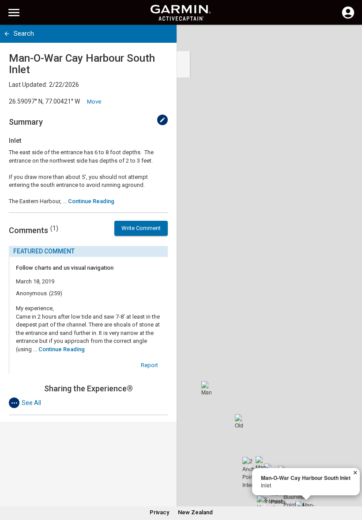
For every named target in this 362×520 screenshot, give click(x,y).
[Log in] (348, 17)
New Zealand (195, 512)
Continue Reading (91, 201)
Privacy (159, 512)
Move (94, 101)
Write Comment (141, 228)
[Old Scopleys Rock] (242, 421)
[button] (351, 480)
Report (149, 365)
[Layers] (347, 39)
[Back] (7, 34)
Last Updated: (28, 84)
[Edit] (162, 120)
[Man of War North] (208, 388)
